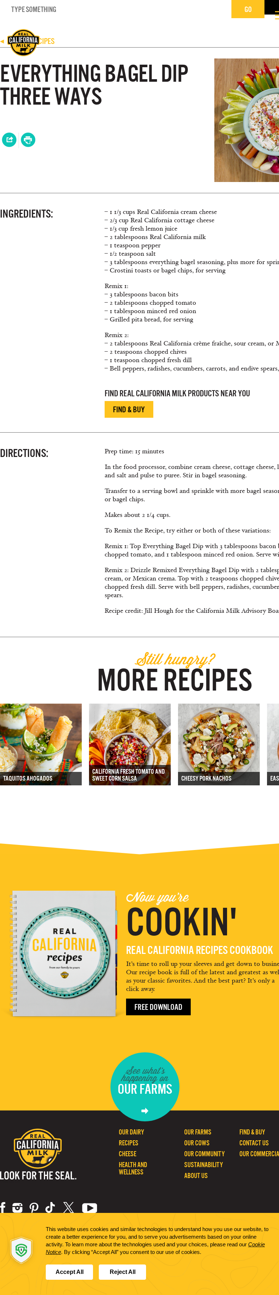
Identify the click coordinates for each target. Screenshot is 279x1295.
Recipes (128, 1143)
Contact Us (254, 1143)
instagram (17, 1208)
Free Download (158, 1007)
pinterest (34, 1208)
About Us (196, 1175)
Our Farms (197, 1132)
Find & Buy (129, 409)
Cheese (127, 1154)
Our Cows (197, 1143)
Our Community (204, 1154)
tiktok (50, 1208)
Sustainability (203, 1165)
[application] (139, 1254)
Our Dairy (131, 1132)
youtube (89, 1208)
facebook (2, 1208)
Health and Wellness (133, 1168)
